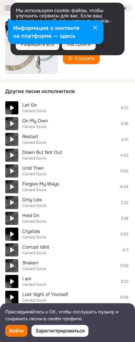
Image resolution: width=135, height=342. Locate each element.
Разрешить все (37, 44)
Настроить (78, 44)
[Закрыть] (95, 28)
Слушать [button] (84, 58)
